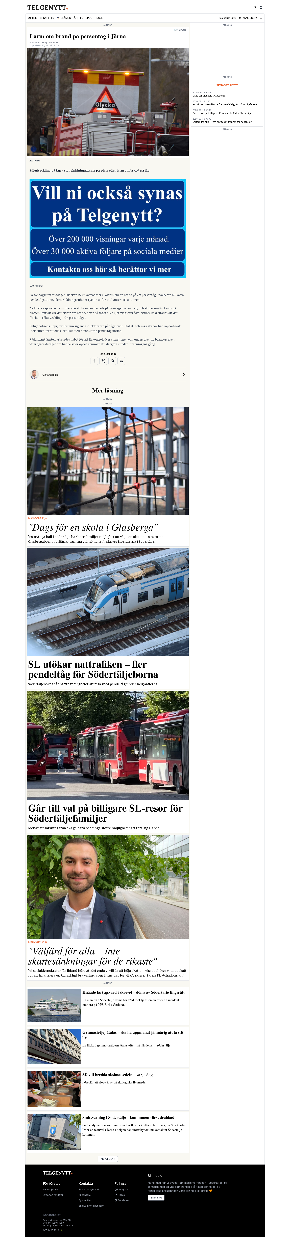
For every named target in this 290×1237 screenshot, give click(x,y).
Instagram (122, 1189)
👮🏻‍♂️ (64, 17)
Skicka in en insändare (91, 1205)
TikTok (121, 1194)
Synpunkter (85, 1200)
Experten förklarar (53, 1194)
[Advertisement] (227, 50)
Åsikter (78, 17)
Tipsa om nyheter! (89, 1189)
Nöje (99, 17)
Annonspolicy (52, 1214)
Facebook (123, 1200)
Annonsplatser (51, 1189)
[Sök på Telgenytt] (255, 7)
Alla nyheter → (108, 1159)
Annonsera (85, 1194)
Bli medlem (156, 1197)
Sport (90, 17)
